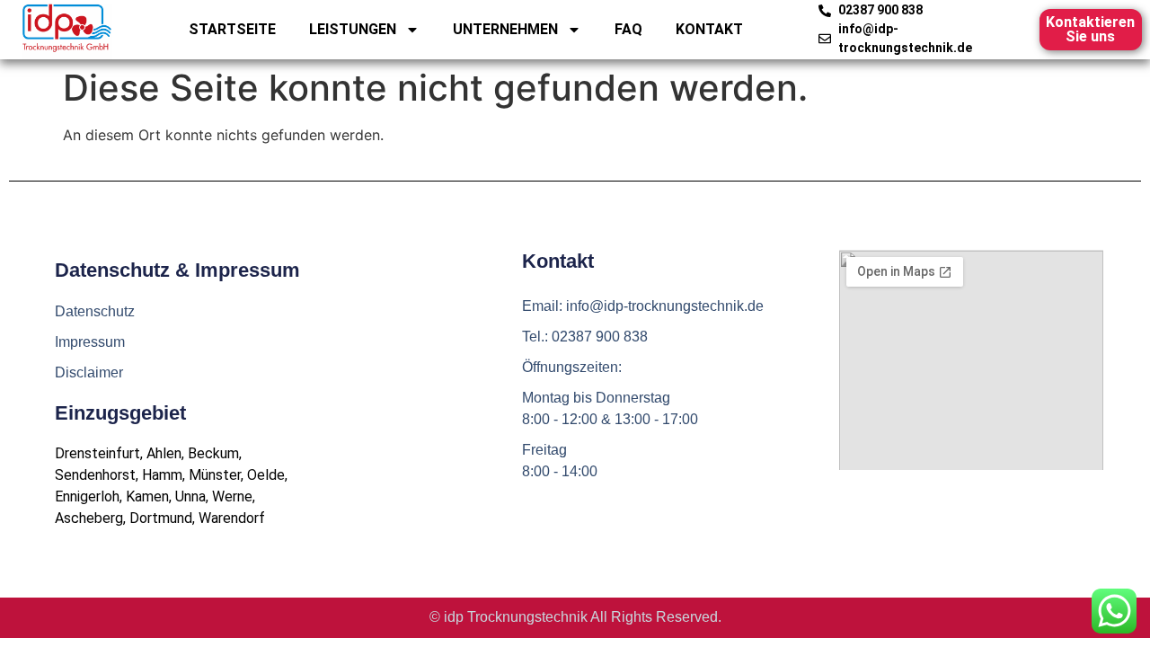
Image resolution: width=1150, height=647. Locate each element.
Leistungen (352, 29)
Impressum (90, 342)
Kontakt (709, 29)
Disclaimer (89, 372)
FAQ (628, 29)
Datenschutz (95, 311)
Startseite (232, 29)
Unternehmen (505, 29)
